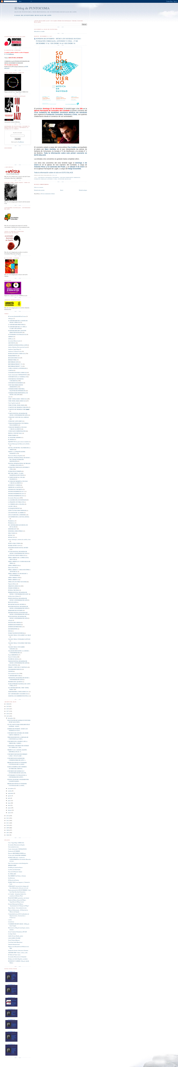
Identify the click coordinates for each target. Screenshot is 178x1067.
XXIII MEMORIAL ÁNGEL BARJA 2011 (18, 691)
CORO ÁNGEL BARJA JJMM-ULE (17, 401)
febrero (10, 810)
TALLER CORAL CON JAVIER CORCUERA (19, 643)
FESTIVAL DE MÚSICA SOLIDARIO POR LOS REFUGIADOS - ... (18, 780)
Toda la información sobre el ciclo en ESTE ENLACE (53, 172)
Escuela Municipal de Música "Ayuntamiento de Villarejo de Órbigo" (18, 905)
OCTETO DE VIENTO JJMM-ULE (16, 555)
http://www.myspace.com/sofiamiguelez (18, 863)
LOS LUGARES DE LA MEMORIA (17, 515)
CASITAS (10, 370)
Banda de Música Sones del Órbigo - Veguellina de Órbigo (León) (17, 901)
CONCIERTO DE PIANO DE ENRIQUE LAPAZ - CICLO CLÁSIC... (17, 755)
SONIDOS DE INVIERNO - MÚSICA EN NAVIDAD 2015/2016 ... (17, 729)
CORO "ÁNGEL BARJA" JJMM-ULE (17, 399)
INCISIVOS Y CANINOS (14, 485)
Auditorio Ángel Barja (13, 349)
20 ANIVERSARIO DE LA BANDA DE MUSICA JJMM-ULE (18, 321)
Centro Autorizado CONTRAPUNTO (17, 375)
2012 (7, 820)
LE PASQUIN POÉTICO (14, 508)
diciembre (10, 718)
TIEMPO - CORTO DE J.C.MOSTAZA (17, 667)
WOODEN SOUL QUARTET (15, 681)
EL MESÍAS (11, 439)
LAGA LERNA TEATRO (14, 938)
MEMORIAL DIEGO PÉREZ (15, 531)
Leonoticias (11, 922)
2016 (7, 713)
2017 (7, 711)
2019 (7, 706)
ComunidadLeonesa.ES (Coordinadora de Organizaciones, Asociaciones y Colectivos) (18, 915)
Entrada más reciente (39, 190)
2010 (7, 825)
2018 (7, 709)
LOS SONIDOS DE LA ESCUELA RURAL (18, 517)
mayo (9, 803)
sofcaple (10, 620)
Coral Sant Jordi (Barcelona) (15, 942)
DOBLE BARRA (12, 435)
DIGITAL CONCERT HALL (15, 433)
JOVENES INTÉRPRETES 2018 (16, 493)
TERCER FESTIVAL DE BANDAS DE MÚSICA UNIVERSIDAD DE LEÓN (18, 662)
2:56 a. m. (54, 175)
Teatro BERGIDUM (13, 655)
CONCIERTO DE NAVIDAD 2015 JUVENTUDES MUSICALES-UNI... (17, 772)
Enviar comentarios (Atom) (48, 193)
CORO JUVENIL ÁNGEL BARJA (16, 405)
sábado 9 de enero (77, 167)
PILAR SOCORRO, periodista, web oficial (18, 898)
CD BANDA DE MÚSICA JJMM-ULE (17, 372)
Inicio (61, 190)
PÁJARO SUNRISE (13, 588)
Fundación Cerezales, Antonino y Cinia (61, 114)
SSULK (10, 631)
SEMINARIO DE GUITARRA (15, 610)
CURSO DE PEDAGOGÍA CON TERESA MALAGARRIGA (18, 424)
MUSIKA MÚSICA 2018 (14, 545)
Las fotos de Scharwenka (14, 869)
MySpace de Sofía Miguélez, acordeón (18, 959)
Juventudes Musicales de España (16, 845)
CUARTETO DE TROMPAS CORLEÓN (18, 407)
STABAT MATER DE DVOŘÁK (16, 633)
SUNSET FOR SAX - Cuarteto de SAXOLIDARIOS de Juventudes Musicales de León (19, 859)
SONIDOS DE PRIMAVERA (15, 626)
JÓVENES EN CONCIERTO (15, 489)
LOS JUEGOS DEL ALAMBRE (16, 512)
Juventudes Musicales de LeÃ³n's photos (13, 1003)
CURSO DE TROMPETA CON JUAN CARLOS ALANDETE (17, 428)
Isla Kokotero (11, 878)
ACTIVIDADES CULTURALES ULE (17, 334)
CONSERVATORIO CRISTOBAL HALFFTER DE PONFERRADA (16, 389)
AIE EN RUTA (11, 343)
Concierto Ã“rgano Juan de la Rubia (13, 1037)
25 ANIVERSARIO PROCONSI (16, 324)
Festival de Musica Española (15, 455)
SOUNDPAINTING (13, 629)
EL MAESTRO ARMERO (14, 437)
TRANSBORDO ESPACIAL (15, 669)
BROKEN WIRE (12, 360)
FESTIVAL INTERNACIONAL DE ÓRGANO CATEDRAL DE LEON (19, 464)
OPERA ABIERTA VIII (14, 577)
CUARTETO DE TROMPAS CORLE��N (19, 409)
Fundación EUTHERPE (14, 851)
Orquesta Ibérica (12, 584)
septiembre (11, 793)
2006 (7, 835)
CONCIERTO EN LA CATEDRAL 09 (17, 377)
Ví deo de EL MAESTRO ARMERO (17, 855)
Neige (70, 169)
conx (9, 397)
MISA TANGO (11, 533)
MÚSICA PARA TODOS (14, 543)
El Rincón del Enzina (13, 880)
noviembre (11, 788)
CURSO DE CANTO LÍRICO (15, 421)
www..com (11, 971)
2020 (7, 704)
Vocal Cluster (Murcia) (14, 940)
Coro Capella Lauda (13, 403)
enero (9, 812)
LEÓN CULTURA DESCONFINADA (17, 510)
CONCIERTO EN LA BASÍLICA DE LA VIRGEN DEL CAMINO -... (17, 742)
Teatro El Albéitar (12, 657)
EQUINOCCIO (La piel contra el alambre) (18, 441)
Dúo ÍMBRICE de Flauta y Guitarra (17, 876)
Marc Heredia (50, 149)
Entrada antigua (83, 190)
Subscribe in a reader (39, 31)
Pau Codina (72, 147)
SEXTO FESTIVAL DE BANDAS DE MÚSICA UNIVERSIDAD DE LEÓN (18, 617)
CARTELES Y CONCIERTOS (13, 990)
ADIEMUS (11, 336)
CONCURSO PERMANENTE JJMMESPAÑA (70, 177)
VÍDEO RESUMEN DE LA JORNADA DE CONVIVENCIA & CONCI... (17, 738)
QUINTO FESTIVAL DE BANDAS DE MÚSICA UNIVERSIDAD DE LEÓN (18, 599)
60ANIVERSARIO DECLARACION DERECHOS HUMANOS (17, 331)
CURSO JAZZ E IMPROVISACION (16, 431)
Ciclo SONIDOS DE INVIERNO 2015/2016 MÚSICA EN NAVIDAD (60, 112)
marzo (9, 808)
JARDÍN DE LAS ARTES (14, 487)
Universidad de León (13, 673)
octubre (10, 791)
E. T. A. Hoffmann (9, 54)
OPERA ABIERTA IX (13, 565)
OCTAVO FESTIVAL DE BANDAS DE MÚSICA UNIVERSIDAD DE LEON (18, 552)
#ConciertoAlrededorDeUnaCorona (17, 316)
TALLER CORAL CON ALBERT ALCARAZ (19, 635)
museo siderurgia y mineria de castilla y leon (19, 539)
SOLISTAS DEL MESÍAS (14, 622)
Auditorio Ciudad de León (14, 351)
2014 (7, 816)
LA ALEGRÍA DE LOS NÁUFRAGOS (17, 500)
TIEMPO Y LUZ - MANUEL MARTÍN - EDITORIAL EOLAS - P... (17, 751)
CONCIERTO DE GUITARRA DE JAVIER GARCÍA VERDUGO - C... (17, 734)
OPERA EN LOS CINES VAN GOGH (17, 582)
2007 (7, 832)
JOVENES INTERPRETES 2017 (16, 491)
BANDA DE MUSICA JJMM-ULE (16, 353)
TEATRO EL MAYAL (13, 659)
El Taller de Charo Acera (14, 955)
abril (9, 805)
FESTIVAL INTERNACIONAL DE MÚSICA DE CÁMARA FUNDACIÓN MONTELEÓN (19, 459)
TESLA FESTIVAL (13, 665)
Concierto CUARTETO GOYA (13, 1025)
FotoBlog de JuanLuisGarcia (15, 867)
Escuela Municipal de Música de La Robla (18, 444)
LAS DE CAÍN (11, 506)
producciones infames (13, 596)
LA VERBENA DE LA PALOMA (16, 504)
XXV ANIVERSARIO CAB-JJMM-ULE (18, 694)
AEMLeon (10, 339)
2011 (7, 823)
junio (9, 800)
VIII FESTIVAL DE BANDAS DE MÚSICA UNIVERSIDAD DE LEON (18, 678)
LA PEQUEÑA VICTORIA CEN (16, 502)
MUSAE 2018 (11, 537)
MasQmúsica (11, 521)
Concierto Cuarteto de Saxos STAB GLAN (13, 1050)
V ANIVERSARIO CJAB (14, 675)
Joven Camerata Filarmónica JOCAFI (17, 932)
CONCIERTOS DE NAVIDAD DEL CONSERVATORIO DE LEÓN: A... (16, 759)
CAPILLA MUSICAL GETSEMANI (17, 368)
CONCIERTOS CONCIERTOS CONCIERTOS (48, 177)
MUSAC (10, 535)
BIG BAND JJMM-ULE (14, 358)
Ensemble (77, 169)
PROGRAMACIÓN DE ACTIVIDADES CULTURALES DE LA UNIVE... (17, 763)
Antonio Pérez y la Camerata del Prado (49, 167)
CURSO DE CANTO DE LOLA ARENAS (18, 417)
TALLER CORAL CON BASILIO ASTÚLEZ (19, 639)
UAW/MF (10, 671)
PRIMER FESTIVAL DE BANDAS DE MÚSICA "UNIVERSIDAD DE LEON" (18, 593)
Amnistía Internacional (14, 944)
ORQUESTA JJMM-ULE (14, 586)
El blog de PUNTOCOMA (32, 8)
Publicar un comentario (38, 187)
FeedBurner (21, 142)
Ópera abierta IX (12, 567)
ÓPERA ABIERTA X (13, 579)
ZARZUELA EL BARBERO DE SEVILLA (18, 696)
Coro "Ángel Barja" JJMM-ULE (16, 843)
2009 (7, 828)
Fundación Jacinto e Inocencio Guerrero (18, 950)
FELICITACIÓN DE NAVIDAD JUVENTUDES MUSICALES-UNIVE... (18, 721)
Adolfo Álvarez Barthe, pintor (15, 936)
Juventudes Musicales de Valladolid (17, 957)
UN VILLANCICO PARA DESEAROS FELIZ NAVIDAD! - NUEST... (18, 725)
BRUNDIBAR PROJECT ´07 (15, 364)
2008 (7, 830)
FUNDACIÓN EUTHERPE (14, 471)
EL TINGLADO (12, 874)
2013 (7, 818)
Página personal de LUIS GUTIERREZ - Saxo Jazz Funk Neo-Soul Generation (19, 891)
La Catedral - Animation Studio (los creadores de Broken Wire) (17, 895)
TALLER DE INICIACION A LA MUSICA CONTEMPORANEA (18, 652)
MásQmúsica (11, 523)
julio (9, 798)
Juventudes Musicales (64, 179)
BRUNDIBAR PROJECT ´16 (15, 366)
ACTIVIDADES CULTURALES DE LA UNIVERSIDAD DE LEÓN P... (17, 776)
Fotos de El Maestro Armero (15, 872)
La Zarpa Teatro (12, 934)
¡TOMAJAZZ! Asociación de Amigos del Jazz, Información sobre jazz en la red (18, 887)
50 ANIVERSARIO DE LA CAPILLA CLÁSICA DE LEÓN (17, 327)
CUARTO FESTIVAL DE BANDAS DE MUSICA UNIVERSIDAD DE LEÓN (18, 414)
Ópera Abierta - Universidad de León (17, 908)
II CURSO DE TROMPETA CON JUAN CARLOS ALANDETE (18, 482)
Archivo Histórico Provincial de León (17, 347)
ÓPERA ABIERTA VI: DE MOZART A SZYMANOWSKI (18, 574)
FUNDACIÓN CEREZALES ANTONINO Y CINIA (45, 179)
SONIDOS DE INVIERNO (14, 624)
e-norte (10, 920)
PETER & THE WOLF (13, 590)
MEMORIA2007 (12, 529)
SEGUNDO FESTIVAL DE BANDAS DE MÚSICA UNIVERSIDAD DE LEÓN (18, 607)
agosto (9, 796)
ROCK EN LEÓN (12, 602)
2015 (7, 716)
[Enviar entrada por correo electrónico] (57, 175)
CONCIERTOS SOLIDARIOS (15, 383)
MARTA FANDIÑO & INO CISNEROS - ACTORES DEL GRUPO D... (17, 767)
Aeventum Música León (14, 341)
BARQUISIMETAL (13, 355)
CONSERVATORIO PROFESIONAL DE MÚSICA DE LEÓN (18, 393)
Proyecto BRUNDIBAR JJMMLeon (17, 853)
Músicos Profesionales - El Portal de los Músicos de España (18, 911)
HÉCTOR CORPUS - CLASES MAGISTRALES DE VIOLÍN (16, 474)
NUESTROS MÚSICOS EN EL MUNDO (18, 547)
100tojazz (10, 318)
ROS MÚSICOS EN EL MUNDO (16, 604)
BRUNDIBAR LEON (13, 362)
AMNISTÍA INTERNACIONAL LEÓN (17, 345)
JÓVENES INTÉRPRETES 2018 (16, 496)
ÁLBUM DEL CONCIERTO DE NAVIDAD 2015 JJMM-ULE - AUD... (18, 746)
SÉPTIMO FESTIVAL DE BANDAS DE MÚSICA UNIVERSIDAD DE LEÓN (18, 613)
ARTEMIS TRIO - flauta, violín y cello (18, 952)
